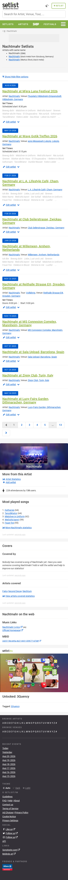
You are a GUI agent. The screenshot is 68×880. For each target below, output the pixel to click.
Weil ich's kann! (12, 519)
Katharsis (9, 510)
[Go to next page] (6, 433)
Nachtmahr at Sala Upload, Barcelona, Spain (33, 352)
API (4, 841)
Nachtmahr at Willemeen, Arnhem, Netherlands (26, 248)
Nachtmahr (14, 56)
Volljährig (30, 292)
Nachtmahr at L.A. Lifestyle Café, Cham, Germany (30, 183)
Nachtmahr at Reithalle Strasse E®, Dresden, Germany (33, 286)
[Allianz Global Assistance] (7, 867)
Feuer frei (9, 523)
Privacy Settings (10, 820)
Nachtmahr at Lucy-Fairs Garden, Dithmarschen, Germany (25, 400)
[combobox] (34, 14)
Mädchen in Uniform (15, 516)
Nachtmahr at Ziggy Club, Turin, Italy (27, 375)
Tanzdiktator (11, 513)
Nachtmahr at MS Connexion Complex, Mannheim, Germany (29, 323)
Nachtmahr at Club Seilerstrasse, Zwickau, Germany (32, 221)
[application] (34, 673)
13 (60, 424)
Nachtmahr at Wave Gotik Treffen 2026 (29, 136)
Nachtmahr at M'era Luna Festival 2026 (30, 91)
